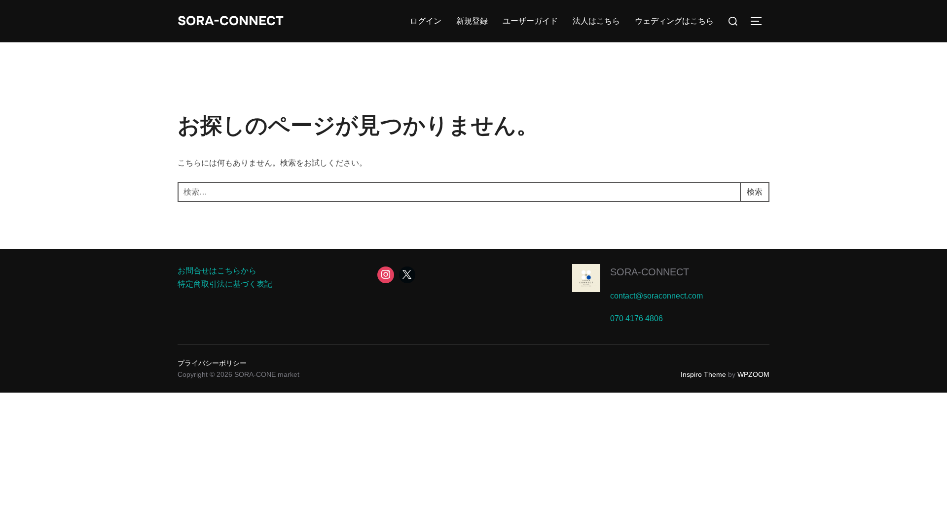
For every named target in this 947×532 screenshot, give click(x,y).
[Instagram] (386, 275)
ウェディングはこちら (674, 21)
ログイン (425, 21)
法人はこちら (596, 21)
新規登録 (472, 21)
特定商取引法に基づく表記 (225, 284)
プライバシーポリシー (212, 363)
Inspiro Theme (703, 374)
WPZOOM (753, 374)
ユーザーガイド (530, 21)
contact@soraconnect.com (656, 296)
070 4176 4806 (636, 318)
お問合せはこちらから (217, 270)
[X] (407, 275)
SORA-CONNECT (230, 21)
